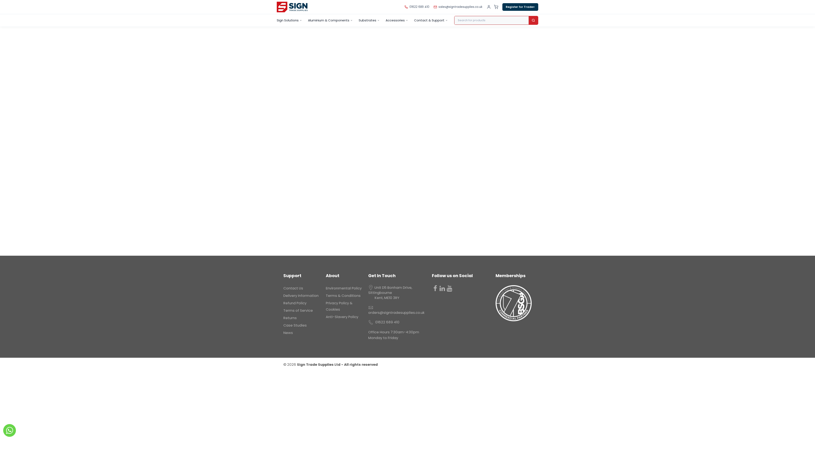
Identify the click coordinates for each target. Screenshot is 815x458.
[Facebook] (435, 288)
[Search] (533, 20)
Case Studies (295, 325)
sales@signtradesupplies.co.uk (460, 7)
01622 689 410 (419, 7)
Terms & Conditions (343, 295)
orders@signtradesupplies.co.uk (396, 312)
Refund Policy (294, 303)
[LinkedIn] (442, 288)
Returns (290, 318)
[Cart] (496, 7)
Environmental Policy (344, 288)
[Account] (489, 7)
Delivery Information (301, 295)
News (288, 332)
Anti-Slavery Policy (342, 316)
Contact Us (293, 288)
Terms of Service (298, 310)
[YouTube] (449, 288)
